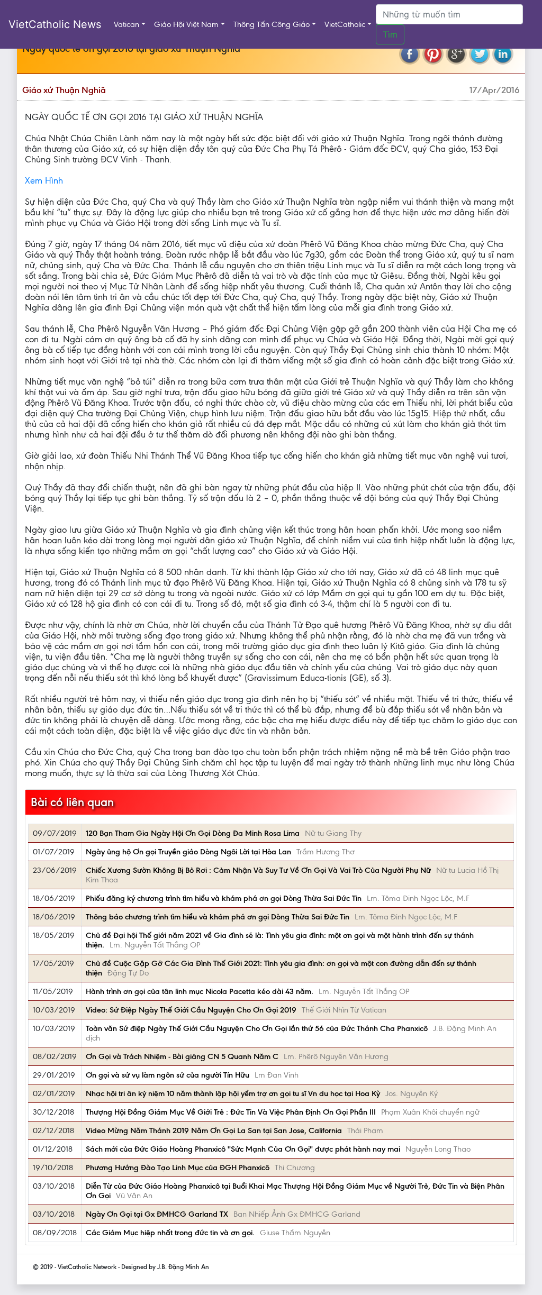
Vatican (126, 24)
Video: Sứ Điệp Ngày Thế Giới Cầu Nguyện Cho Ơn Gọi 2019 (191, 1010)
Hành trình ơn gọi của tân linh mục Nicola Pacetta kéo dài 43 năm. (199, 991)
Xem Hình (44, 180)
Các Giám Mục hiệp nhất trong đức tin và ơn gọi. (170, 1232)
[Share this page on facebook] (409, 54)
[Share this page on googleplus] (456, 54)
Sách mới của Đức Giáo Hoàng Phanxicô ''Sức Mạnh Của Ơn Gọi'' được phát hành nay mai (243, 1149)
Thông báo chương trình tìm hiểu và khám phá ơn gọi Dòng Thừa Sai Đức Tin (217, 917)
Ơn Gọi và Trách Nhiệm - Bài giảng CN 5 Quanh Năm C (182, 1056)
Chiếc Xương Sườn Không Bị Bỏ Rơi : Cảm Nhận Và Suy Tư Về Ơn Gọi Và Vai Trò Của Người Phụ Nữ (258, 870)
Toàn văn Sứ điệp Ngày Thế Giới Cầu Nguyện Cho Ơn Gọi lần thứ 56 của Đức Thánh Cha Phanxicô (257, 1028)
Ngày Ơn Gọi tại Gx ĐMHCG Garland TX (157, 1214)
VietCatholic (344, 24)
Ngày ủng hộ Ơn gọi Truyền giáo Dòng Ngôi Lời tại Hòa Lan (188, 851)
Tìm (390, 34)
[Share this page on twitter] (479, 54)
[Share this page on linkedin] (502, 54)
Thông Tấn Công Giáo (271, 24)
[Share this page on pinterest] (433, 54)
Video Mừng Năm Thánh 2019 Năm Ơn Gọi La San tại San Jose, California (214, 1130)
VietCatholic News (54, 24)
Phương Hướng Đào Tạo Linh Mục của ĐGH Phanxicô (177, 1167)
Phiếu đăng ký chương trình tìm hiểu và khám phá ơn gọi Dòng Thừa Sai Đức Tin (224, 898)
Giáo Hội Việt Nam (186, 24)
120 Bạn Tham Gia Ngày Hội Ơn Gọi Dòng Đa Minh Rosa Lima (193, 833)
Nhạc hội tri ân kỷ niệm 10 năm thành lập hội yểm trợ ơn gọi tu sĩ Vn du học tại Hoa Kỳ (233, 1093)
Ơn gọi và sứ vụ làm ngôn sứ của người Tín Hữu (167, 1075)
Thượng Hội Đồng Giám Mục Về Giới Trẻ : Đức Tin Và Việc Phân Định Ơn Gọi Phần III (231, 1112)
